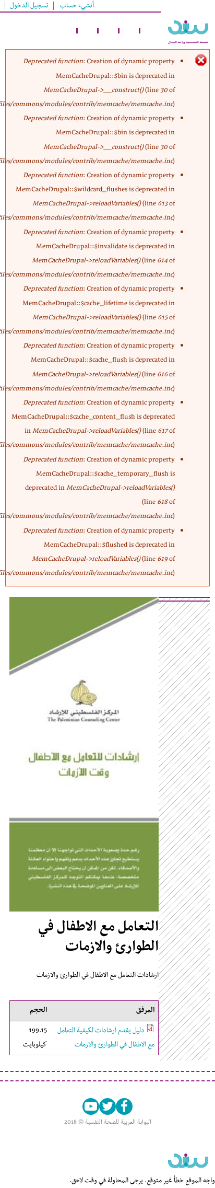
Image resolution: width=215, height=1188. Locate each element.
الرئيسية (150, 31)
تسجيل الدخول (29, 5)
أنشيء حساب (77, 5)
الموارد (88, 31)
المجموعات (130, 31)
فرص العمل (67, 31)
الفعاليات (109, 31)
